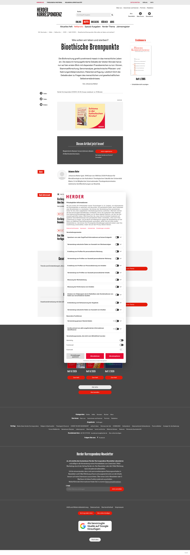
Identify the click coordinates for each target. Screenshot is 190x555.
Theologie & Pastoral (54, 2)
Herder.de (40, 2)
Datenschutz (95, 507)
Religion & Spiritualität (73, 2)
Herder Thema (108, 26)
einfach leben (95, 426)
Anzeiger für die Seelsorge (171, 426)
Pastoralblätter (156, 426)
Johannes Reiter (92, 84)
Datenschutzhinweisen (113, 482)
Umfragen (99, 422)
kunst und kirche (100, 429)
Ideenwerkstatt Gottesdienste (141, 426)
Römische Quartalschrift (133, 429)
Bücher (104, 22)
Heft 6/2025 (63, 194)
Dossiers (95, 22)
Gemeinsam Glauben (67, 429)
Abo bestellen (95, 392)
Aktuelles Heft (66, 26)
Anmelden (98, 157)
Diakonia (121, 429)
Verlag (145, 2)
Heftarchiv (78, 26)
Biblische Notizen (112, 429)
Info (151, 2)
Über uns (119, 8)
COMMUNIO (117, 426)
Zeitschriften (135, 2)
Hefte (86, 22)
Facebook (102, 438)
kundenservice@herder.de (99, 433)
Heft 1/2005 (72, 32)
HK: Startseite (42, 32)
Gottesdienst (126, 426)
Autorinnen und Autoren (131, 8)
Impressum (119, 507)
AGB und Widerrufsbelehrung (77, 507)
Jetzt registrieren (106, 151)
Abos (112, 22)
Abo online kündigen (115, 433)
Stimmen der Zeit (106, 426)
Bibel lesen (89, 429)
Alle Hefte (95, 387)
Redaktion (150, 8)
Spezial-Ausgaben (93, 26)
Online (79, 22)
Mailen (45, 105)
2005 (64, 32)
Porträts (142, 8)
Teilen (45, 94)
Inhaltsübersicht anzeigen (140, 84)
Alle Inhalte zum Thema (126, 269)
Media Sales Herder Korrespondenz (28, 426)
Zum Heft (76, 377)
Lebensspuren (80, 429)
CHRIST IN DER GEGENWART (80, 426)
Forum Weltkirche (54, 429)
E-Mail (68, 486)
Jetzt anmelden (117, 489)
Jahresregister (123, 26)
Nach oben (95, 539)
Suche (79, 11)
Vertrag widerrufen (86, 513)
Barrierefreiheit (107, 507)
